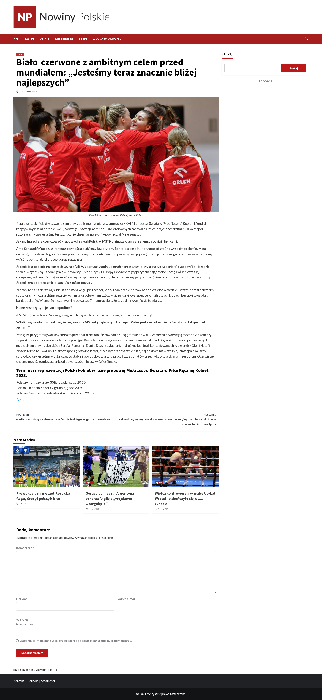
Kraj (16, 38)
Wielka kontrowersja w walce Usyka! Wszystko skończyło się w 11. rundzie (185, 498)
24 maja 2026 (163, 509)
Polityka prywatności (41, 681)
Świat (29, 38)
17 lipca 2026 (93, 509)
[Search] (306, 38)
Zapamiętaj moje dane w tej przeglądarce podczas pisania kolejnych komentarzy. (76, 640)
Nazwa (22, 598)
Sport (83, 38)
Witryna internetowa (25, 622)
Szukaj (227, 54)
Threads (265, 81)
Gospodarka (64, 38)
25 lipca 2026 (24, 503)
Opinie (44, 38)
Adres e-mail (126, 601)
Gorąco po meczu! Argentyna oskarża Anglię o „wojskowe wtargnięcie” (110, 498)
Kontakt (18, 681)
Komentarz (25, 548)
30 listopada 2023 (28, 91)
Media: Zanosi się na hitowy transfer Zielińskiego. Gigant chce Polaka (63, 417)
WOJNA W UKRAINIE (107, 38)
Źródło (21, 400)
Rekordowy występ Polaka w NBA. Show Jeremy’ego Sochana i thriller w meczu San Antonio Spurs (167, 419)
